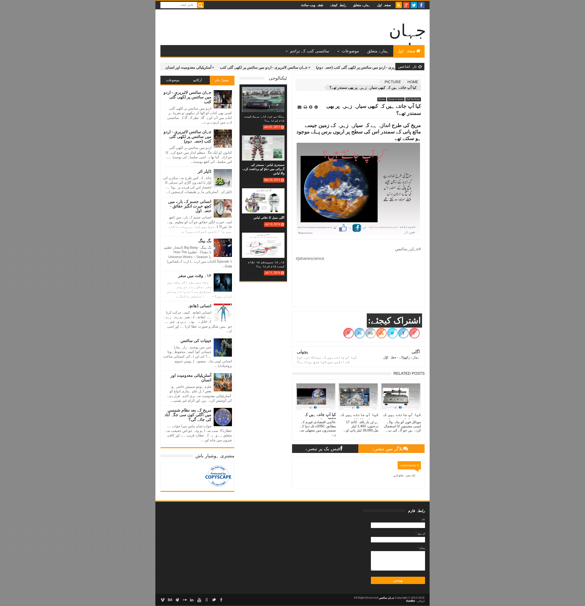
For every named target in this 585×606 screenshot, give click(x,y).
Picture (393, 82)
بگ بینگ (204, 241)
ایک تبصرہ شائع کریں (404, 475)
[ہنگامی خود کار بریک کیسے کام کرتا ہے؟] (263, 91)
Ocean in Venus (395, 99)
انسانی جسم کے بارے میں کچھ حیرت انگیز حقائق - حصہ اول (189, 206)
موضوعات (350, 51)
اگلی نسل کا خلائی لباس (269, 217)
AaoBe (410, 601)
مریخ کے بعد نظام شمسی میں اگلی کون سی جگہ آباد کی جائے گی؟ (188, 415)
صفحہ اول (384, 5)
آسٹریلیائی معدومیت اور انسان (207, 67)
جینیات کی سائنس (196, 340)
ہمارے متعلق (361, 5)
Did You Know (413, 99)
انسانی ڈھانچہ (199, 306)
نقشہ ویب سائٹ (312, 5)
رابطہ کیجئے (338, 5)
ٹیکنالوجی (278, 78)
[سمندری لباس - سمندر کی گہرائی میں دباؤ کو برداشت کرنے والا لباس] (263, 140)
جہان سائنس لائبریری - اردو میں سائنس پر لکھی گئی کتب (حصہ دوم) (387, 67)
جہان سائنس (386, 597)
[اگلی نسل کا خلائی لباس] (263, 192)
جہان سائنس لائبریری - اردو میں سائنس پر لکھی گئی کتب (283, 67)
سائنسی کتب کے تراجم (309, 51)
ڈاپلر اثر (204, 171)
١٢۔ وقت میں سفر (194, 275)
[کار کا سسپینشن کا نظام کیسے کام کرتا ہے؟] (263, 237)
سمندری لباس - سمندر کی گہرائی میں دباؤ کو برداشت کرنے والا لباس (263, 169)
